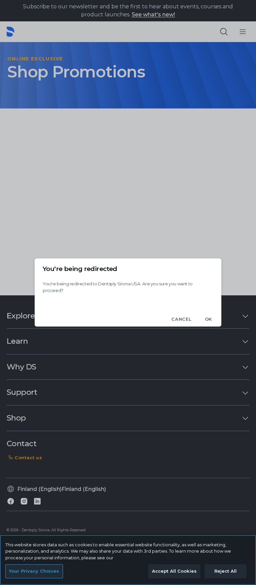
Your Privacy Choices (34, 571)
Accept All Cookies (174, 571)
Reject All (225, 571)
